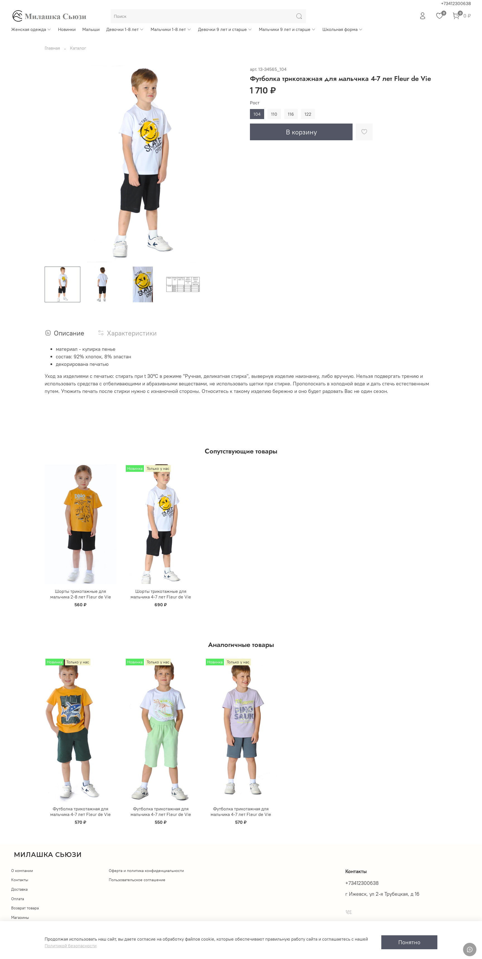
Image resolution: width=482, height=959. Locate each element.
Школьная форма (340, 29)
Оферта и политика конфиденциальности (146, 870)
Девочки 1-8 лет (122, 29)
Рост (254, 102)
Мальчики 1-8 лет (168, 29)
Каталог (78, 48)
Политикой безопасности (71, 945)
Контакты (19, 879)
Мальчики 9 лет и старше (284, 29)
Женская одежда (28, 29)
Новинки (67, 29)
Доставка (19, 889)
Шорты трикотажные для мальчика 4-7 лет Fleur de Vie (161, 594)
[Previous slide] (53, 164)
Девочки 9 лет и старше (222, 29)
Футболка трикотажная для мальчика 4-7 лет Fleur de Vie (80, 811)
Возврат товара (25, 907)
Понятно (409, 942)
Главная (52, 48)
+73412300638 (456, 3)
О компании (22, 870)
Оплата (17, 898)
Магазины (20, 917)
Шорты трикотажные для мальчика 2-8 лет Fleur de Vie (80, 594)
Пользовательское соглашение (137, 879)
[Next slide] (232, 164)
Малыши (91, 29)
